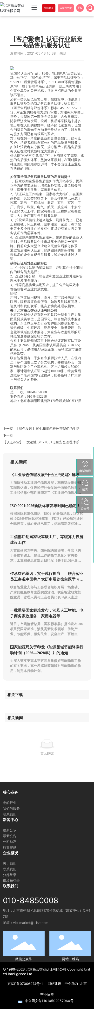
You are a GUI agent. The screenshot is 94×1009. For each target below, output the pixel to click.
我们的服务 (11, 808)
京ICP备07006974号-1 (25, 984)
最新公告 (9, 836)
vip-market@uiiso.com (30, 923)
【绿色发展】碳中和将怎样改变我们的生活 (47, 428)
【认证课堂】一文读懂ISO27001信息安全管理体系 (41, 442)
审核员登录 (11, 880)
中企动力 (71, 983)
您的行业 (9, 803)
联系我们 (9, 814)
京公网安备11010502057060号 (49, 1001)
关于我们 (9, 863)
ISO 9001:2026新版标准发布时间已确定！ (45, 506)
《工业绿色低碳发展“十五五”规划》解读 (45, 475)
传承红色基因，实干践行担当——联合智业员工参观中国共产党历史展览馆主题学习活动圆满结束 (46, 579)
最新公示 (9, 830)
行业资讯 (9, 847)
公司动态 (9, 842)
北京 (83, 983)
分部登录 (9, 875)
